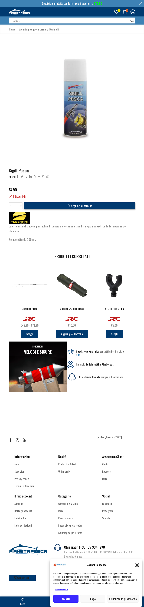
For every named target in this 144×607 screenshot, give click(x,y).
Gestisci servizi (61, 589)
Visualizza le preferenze (123, 599)
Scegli (29, 334)
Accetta (66, 599)
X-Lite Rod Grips (114, 309)
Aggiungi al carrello (81, 206)
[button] (137, 565)
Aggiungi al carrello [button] (72, 334)
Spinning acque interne (32, 29)
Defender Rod (30, 309)
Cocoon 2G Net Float (72, 309)
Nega (93, 599)
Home (12, 29)
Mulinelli (54, 29)
